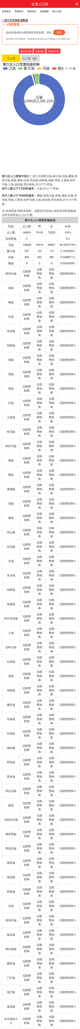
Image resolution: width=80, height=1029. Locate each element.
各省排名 (6, 11)
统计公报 (56, 11)
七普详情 (39, 51)
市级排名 (19, 11)
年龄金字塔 (53, 51)
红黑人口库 (40, 3)
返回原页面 (25, 51)
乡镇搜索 (44, 11)
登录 (59, 32)
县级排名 (31, 11)
